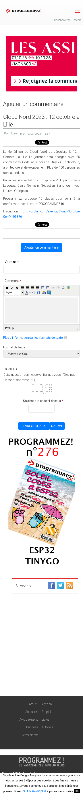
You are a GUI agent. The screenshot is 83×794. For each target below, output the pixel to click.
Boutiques (31, 727)
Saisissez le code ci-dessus (43, 401)
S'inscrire (76, 20)
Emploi (46, 712)
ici (23, 791)
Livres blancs (29, 735)
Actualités (31, 712)
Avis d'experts (28, 719)
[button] (7, 287)
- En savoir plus (35, 791)
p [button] (13, 328)
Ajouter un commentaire (41, 247)
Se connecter (61, 20)
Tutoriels (47, 727)
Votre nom (12, 262)
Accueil (33, 704)
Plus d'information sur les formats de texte (33, 337)
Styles (9, 292)
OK (77, 791)
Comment (13, 281)
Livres (46, 719)
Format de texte (14, 347)
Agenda (47, 704)
